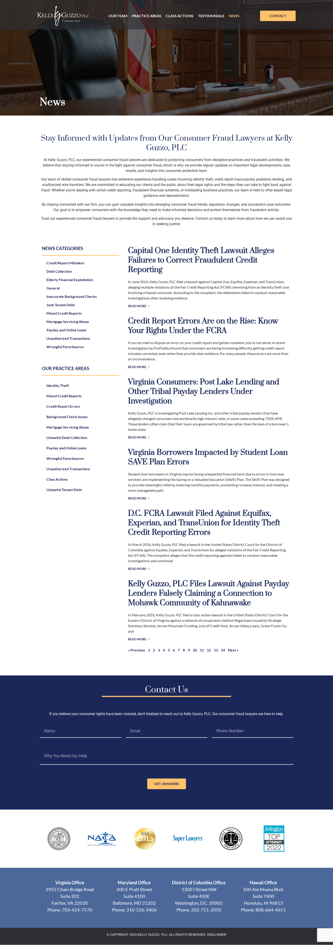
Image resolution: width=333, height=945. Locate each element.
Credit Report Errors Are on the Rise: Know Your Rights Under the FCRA (203, 326)
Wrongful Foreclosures (65, 347)
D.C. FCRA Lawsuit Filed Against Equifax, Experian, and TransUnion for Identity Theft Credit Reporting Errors (204, 523)
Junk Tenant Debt (60, 305)
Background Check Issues (67, 417)
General (53, 288)
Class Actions (179, 16)
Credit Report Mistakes (65, 263)
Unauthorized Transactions (68, 338)
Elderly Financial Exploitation (69, 279)
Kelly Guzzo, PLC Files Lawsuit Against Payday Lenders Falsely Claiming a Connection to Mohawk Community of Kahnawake (208, 593)
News (234, 16)
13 (216, 650)
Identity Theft (57, 385)
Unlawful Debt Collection (66, 437)
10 (195, 650)
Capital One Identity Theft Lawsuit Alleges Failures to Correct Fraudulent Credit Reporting (201, 260)
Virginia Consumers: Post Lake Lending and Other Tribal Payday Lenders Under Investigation (203, 391)
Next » (233, 650)
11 (202, 650)
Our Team (118, 16)
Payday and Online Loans (66, 330)
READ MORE (137, 306)
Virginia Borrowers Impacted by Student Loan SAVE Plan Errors (208, 457)
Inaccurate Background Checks (71, 296)
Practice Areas (146, 16)
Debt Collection (59, 271)
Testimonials (211, 16)
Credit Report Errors (63, 406)
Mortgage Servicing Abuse (67, 321)
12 (209, 650)
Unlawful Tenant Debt (64, 489)
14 (223, 650)
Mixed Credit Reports (64, 313)
